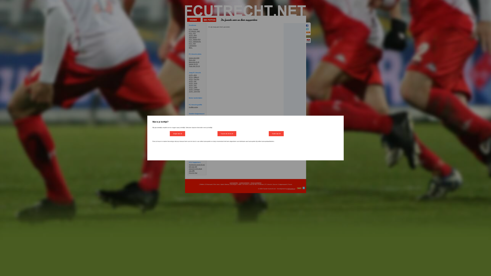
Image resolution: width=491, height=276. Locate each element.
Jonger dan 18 (177, 133)
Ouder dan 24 (276, 133)
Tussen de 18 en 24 (227, 133)
